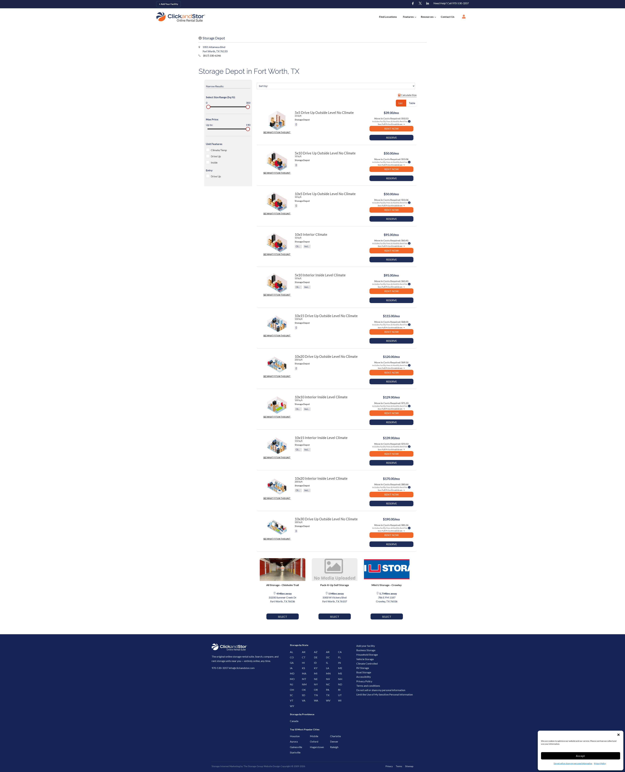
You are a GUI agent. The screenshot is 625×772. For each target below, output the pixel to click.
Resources (427, 16)
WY (291, 706)
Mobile (311, 736)
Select (282, 616)
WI (339, 700)
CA (339, 651)
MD (291, 673)
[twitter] (420, 3)
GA (291, 662)
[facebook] (412, 3)
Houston (291, 736)
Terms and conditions (368, 685)
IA (291, 668)
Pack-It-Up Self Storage (334, 585)
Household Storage (367, 654)
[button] (618, 734)
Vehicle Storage (365, 659)
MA (303, 673)
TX (327, 695)
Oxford (311, 741)
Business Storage (365, 650)
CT (303, 657)
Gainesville (291, 747)
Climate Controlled (367, 663)
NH (339, 678)
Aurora (291, 741)
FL (339, 657)
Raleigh (331, 747)
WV (327, 700)
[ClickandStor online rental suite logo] (177, 17)
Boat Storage (363, 672)
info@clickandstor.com (242, 667)
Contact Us (447, 16)
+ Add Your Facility (168, 4)
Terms (399, 766)
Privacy (389, 766)
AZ (315, 651)
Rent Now (391, 128)
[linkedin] (427, 3)
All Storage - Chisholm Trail (282, 585)
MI (315, 673)
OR (315, 689)
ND (339, 684)
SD (303, 695)
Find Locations (388, 16)
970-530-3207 (220, 667)
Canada (291, 720)
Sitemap (409, 766)
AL (291, 651)
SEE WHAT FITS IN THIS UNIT (277, 132)
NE (315, 678)
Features (408, 16)
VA (303, 700)
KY (315, 668)
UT (339, 695)
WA (315, 700)
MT (303, 678)
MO (291, 678)
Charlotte (331, 736)
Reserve (391, 137)
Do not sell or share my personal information (573, 763)
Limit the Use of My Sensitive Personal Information (384, 694)
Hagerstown (311, 747)
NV (327, 678)
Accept (580, 755)
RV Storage (362, 667)
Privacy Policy (600, 763)
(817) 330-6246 (212, 55)
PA (327, 689)
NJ (291, 684)
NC (327, 684)
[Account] (464, 17)
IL (327, 662)
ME (339, 668)
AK (303, 651)
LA (327, 668)
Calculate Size (408, 95)
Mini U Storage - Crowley (387, 585)
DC (327, 657)
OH (291, 689)
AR (327, 651)
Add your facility (365, 645)
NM (303, 684)
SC (291, 695)
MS (339, 673)
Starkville (291, 752)
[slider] (208, 107)
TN (315, 695)
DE (315, 657)
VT (291, 700)
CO (291, 657)
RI (339, 689)
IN (339, 662)
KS (303, 668)
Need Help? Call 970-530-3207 (451, 3)
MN (327, 673)
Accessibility (363, 676)
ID (315, 662)
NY (315, 684)
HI (303, 662)
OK (303, 689)
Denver (331, 741)
